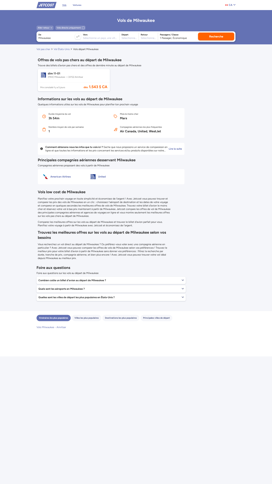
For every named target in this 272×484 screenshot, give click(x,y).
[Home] (47, 4)
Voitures (77, 5)
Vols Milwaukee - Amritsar (51, 327)
